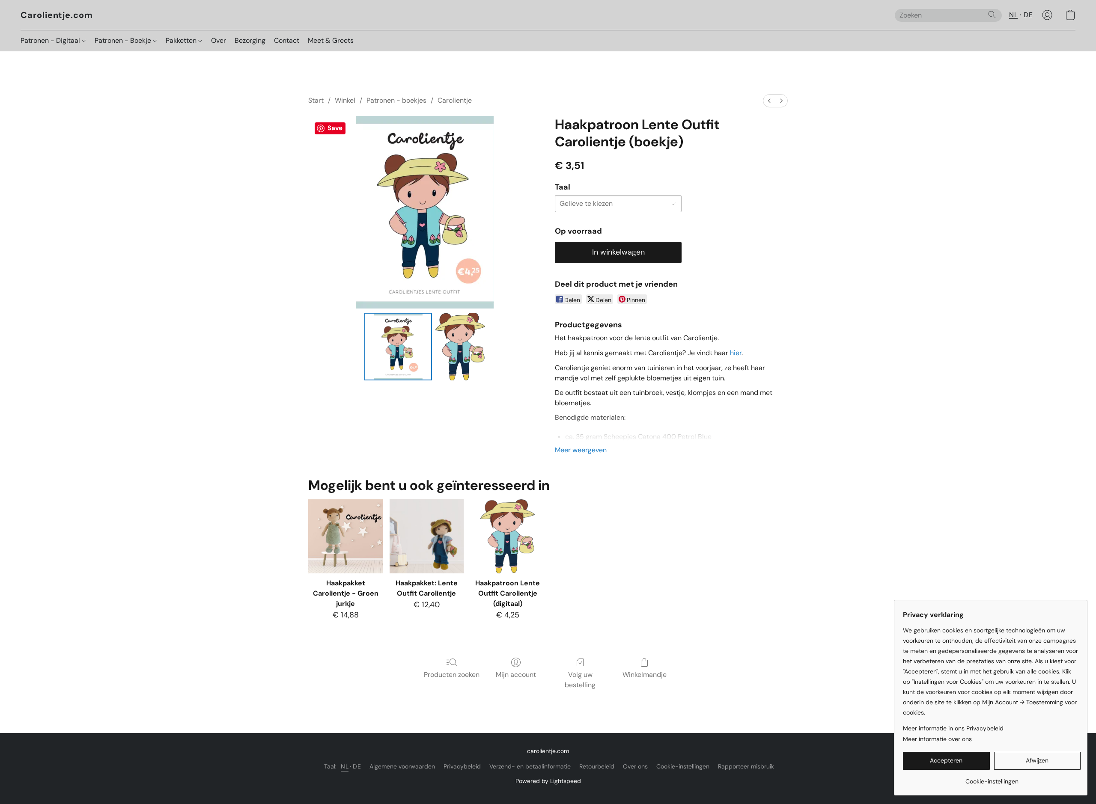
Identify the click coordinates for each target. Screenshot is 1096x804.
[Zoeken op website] (992, 15)
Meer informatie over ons (937, 739)
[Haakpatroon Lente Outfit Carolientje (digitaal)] (508, 536)
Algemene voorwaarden (402, 766)
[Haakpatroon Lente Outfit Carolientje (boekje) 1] (460, 346)
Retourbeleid (596, 766)
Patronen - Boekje (124, 40)
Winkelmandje (644, 674)
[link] (992, 778)
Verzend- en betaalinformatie (530, 766)
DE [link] (357, 766)
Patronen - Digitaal (51, 40)
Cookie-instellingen (682, 766)
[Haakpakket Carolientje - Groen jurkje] (345, 536)
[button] (57, 15)
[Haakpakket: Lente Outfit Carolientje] (427, 536)
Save (335, 128)
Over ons (635, 766)
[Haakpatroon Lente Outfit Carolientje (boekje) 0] (398, 346)
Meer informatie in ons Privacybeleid (953, 728)
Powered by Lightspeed (548, 781)
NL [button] (1013, 14)
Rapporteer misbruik (746, 766)
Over (218, 40)
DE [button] (1028, 14)
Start (316, 100)
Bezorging (250, 40)
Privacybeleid (462, 766)
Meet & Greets (331, 40)
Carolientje (455, 100)
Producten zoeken (452, 674)
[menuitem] (769, 101)
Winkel (345, 100)
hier (736, 352)
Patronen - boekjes (396, 100)
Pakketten (182, 40)
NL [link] (344, 766)
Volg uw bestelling (580, 679)
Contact (286, 40)
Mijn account (516, 674)
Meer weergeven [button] (581, 449)
